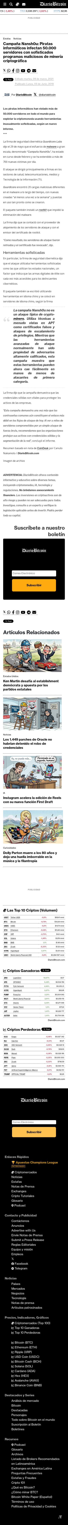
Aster (15, 1016)
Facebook (21, 1263)
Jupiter (16, 1011)
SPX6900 (17, 982)
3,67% (51, 10)
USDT (6, 917)
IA (4, 793)
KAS (6, 1037)
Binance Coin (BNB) (28, 1385)
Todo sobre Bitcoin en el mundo (33, 1420)
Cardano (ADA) (24, 1371)
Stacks (16, 1003)
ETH (5, 930)
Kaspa (14, 1037)
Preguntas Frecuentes (26, 1473)
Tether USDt (15, 917)
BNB (5, 943)
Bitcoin (13, 922)
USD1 (6, 955)
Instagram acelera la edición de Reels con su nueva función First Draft (32, 800)
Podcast (20, 1205)
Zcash (13, 947)
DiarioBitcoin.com (56, 960)
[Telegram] (29, 70)
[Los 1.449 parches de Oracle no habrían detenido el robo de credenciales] (32, 715)
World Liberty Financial (21, 999)
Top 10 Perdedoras (27, 1332)
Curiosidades (9, 848)
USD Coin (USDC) (26, 1357)
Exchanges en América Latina (31, 1468)
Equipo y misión (22, 1249)
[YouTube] (24, 70)
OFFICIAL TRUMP (18, 1074)
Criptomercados (25, 1172)
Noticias (17, 38)
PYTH (6, 986)
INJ (5, 1041)
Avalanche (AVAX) (26, 1380)
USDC (6, 926)
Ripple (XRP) (23, 1352)
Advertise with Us (23, 1230)
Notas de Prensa (22, 1186)
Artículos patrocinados (26, 1307)
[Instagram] (18, 70)
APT (5, 1066)
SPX (5, 982)
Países (15, 1284)
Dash (13, 1049)
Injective (15, 1041)
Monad (14, 1053)
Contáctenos (20, 1221)
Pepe (13, 1058)
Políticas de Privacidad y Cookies (33, 1506)
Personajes (19, 1415)
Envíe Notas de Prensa (27, 1235)
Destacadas (19, 1410)
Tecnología (18, 1298)
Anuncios (17, 1226)
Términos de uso (22, 1501)
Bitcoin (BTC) (23, 1342)
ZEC (5, 947)
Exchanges (18, 1191)
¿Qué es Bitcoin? (23, 1487)
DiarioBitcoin (24, 94)
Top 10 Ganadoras (26, 1328)
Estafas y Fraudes (23, 1478)
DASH (6, 1049)
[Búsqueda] (12, 4)
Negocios (17, 1293)
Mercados (18, 1288)
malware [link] (51, 146)
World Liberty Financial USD (21, 955)
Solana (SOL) (23, 1366)
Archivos (17, 1454)
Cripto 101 (18, 1483)
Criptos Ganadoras (23, 970)
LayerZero (17, 978)
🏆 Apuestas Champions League (34, 1163)
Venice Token (18, 1007)
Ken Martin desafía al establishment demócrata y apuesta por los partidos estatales (31, 685)
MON (6, 1053)
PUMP (6, 995)
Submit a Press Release (27, 1240)
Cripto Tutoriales (22, 1196)
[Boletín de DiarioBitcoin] (35, 70)
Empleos (17, 1254)
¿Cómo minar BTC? (24, 1492)
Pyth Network (18, 986)
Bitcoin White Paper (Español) (31, 1497)
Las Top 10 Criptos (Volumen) (31, 910)
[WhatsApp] (9, 70)
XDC (6, 1045)
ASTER (7, 1016)
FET (5, 1070)
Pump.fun (17, 995)
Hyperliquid (15, 951)
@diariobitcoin (47, 94)
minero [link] (18, 319)
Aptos (14, 1066)
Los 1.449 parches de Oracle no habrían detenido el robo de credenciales (27, 743)
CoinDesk (43, 448)
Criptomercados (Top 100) (32, 1323)
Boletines (17, 1429)
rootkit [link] (43, 209)
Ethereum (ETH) (25, 1347)
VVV (5, 1007)
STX (5, 1003)
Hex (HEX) (21, 1376)
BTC (5, 922)
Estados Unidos (10, 676)
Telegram (20, 1268)
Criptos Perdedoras (23, 1029)
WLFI (6, 999)
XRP (5, 934)
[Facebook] (14, 70)
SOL (5, 938)
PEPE (6, 1058)
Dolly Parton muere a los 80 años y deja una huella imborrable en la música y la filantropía (30, 857)
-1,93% (21, 10)
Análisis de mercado (25, 1401)
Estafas (7, 38)
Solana (13, 938)
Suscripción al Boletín (26, 1424)
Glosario (17, 1201)
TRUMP (7, 1074)
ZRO (5, 978)
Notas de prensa (22, 1303)
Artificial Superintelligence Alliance (25, 1070)
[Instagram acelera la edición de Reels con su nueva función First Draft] (32, 773)
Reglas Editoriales (23, 1245)
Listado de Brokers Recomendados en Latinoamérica (35, 1461)
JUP (5, 1011)
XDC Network (17, 1045)
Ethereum (14, 930)
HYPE (35, 10)
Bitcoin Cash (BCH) (27, 1361)
